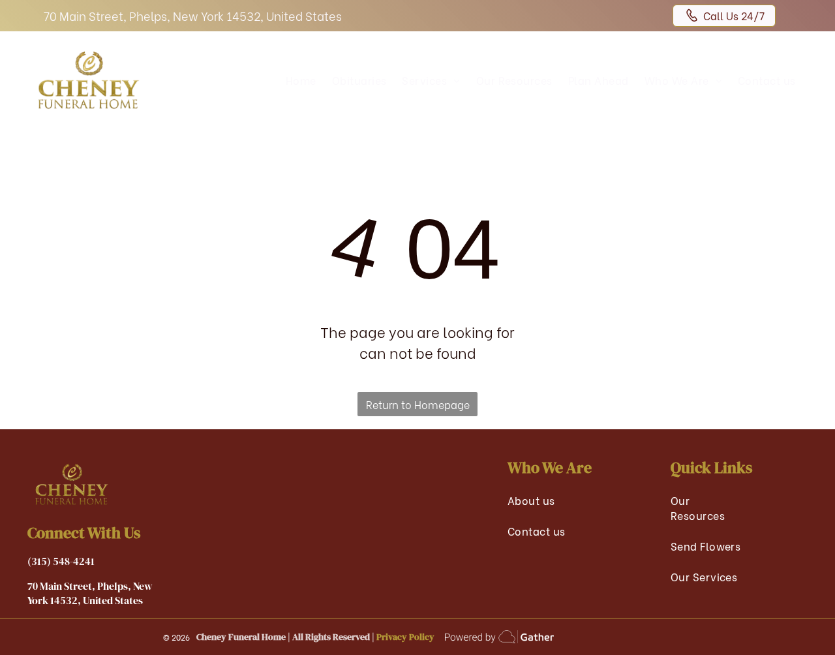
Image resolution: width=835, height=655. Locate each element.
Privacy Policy (405, 636)
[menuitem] (301, 80)
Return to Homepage (418, 404)
